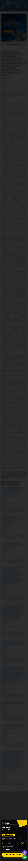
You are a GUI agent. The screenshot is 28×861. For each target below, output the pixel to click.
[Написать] (24, 857)
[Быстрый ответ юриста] (24, 852)
